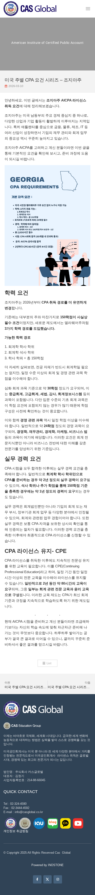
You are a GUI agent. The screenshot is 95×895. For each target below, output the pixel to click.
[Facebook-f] (37, 879)
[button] (88, 8)
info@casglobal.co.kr (29, 812)
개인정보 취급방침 (15, 831)
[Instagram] (57, 879)
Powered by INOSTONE (47, 865)
